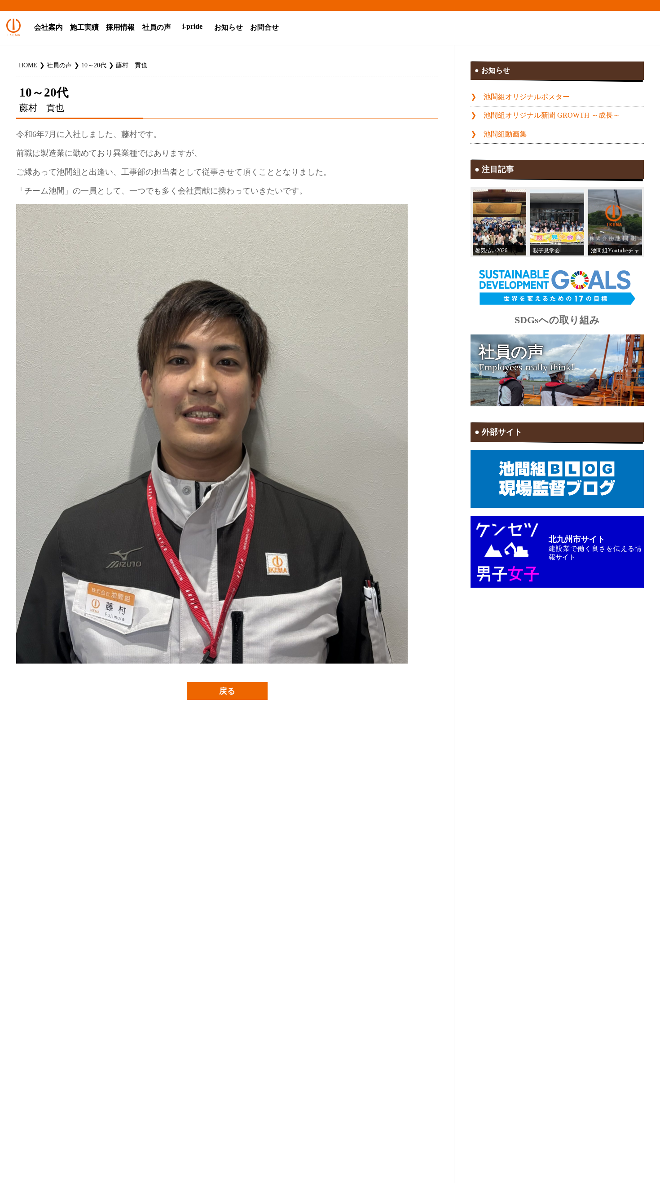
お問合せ (264, 27)
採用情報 (120, 27)
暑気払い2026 (491, 250)
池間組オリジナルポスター (527, 97)
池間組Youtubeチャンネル (615, 251)
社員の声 (156, 27)
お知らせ (228, 27)
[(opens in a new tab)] (615, 222)
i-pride (192, 26)
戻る (227, 690)
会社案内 (48, 27)
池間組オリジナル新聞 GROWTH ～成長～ (552, 115)
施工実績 (84, 27)
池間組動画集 (505, 134)
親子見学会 (546, 250)
